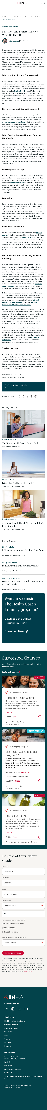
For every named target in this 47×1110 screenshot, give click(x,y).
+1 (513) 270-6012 (20, 1059)
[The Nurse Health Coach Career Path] (23, 424)
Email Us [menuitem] (7, 1062)
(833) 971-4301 (12, 1056)
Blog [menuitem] (6, 1035)
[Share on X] (27, 396)
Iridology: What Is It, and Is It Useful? (20, 565)
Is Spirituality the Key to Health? (18, 483)
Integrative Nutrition (36, 17)
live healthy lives (20, 91)
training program (17, 183)
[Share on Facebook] (23, 396)
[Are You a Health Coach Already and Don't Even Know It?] (23, 504)
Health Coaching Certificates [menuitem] (14, 1021)
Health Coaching (9, 439)
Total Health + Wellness (21, 17)
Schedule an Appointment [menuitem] (13, 1069)
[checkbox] (23, 927)
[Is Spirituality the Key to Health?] (23, 464)
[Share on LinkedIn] (31, 396)
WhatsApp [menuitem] (8, 1066)
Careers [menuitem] (7, 1039)
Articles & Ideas (7, 17)
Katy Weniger (14, 41)
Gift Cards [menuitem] (8, 1032)
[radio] (23, 923)
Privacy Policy (28, 971)
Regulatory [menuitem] (8, 1046)
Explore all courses (10, 672)
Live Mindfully (8, 479)
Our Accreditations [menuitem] (11, 1025)
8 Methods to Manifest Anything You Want (23, 549)
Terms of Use (8, 1088)
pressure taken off (29, 237)
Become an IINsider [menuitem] (11, 1028)
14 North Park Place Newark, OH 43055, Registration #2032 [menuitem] (23, 1078)
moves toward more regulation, (14, 122)
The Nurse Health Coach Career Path (20, 443)
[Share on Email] (19, 396)
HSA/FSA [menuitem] (7, 1042)
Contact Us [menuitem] (8, 1073)
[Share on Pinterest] (35, 396)
